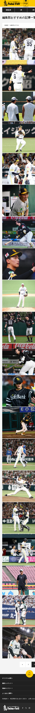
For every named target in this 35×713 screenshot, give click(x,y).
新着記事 (8, 10)
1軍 (21, 10)
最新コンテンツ (6, 683)
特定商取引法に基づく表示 (18, 698)
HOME (6, 25)
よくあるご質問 (6, 693)
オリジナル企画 (6, 678)
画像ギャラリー (6, 688)
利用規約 (4, 698)
